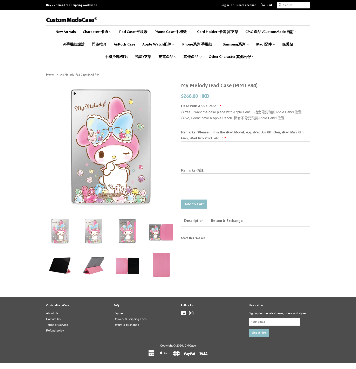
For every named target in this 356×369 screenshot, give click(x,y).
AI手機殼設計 (74, 44)
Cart (269, 5)
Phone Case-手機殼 (171, 31)
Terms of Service (57, 324)
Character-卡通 (96, 31)
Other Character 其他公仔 (230, 56)
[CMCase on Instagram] (191, 314)
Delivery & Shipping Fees (130, 319)
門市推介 (99, 44)
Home (50, 74)
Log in (225, 5)
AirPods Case (124, 44)
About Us (52, 313)
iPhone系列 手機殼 (197, 44)
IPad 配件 (264, 44)
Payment (119, 313)
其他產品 (191, 56)
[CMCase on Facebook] (183, 314)
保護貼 (287, 44)
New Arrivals (66, 31)
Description (194, 220)
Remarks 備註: (193, 170)
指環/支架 (143, 56)
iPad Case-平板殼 (133, 31)
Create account (245, 5)
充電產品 (166, 56)
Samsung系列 (234, 44)
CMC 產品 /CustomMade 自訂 (270, 31)
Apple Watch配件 (157, 44)
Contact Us (53, 319)
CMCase (190, 345)
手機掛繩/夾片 (116, 56)
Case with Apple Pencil (200, 106)
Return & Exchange (227, 220)
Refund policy (55, 330)
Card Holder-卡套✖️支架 (217, 31)
